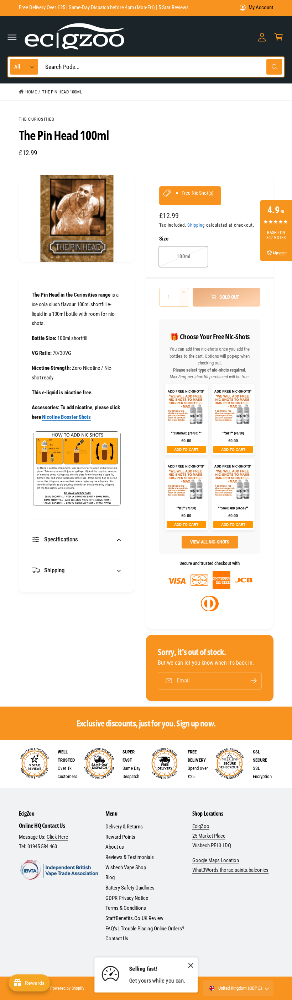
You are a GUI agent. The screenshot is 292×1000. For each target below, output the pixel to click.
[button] (12, 37)
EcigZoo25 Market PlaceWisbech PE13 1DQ (211, 836)
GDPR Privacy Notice (126, 898)
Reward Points (120, 837)
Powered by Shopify (67, 988)
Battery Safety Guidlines (129, 888)
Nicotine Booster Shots (66, 417)
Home (31, 91)
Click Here (57, 837)
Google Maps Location (215, 860)
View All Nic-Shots (210, 542)
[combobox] (162, 67)
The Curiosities (36, 119)
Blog (110, 877)
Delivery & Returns (124, 826)
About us (114, 847)
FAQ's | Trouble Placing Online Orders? (144, 928)
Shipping (196, 225)
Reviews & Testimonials (129, 857)
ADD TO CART (186, 450)
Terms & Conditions (125, 908)
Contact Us (116, 938)
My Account (261, 7)
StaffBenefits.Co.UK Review (134, 918)
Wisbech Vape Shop (125, 867)
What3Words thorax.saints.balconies (230, 870)
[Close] (190, 965)
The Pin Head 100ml (62, 91)
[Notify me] (253, 681)
